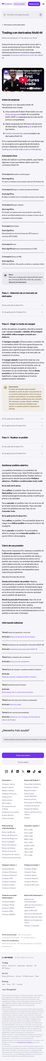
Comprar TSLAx (8, 905)
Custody (19, 984)
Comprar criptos (8, 784)
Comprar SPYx (7, 911)
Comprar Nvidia (30, 869)
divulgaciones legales (24, 1042)
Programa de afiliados (32, 802)
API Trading (6, 968)
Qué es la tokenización (33, 914)
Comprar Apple (30, 875)
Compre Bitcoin (8, 869)
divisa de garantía (13, 114)
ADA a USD (28, 849)
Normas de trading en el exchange (29, 944)
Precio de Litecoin (9, 851)
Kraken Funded (8, 818)
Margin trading (8, 790)
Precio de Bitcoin (8, 832)
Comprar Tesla (30, 872)
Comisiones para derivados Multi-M (23, 649)
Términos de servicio (9, 944)
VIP (35, 966)
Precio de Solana (8, 848)
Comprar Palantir (31, 881)
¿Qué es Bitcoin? (30, 910)
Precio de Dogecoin (9, 838)
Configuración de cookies (11, 938)
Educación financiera (33, 895)
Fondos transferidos (14, 133)
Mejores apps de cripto (33, 917)
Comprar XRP (7, 878)
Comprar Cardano (9, 881)
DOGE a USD (29, 845)
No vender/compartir (28, 938)
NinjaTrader (21, 966)
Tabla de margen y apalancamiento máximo (19, 677)
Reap (37, 976)
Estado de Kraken (31, 809)
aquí (3, 1005)
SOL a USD (28, 842)
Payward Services (8, 976)
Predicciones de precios (11, 857)
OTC (13, 984)
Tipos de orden (15, 704)
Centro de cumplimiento (10, 941)
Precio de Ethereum (9, 835)
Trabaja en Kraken (31, 787)
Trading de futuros (9, 794)
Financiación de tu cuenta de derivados (17, 692)
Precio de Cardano (9, 845)
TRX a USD (28, 852)
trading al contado (10, 149)
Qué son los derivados (17, 282)
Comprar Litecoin (9, 888)
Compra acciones (32, 865)
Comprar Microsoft (31, 885)
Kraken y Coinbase (31, 926)
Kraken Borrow (8, 815)
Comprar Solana (8, 885)
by (7, 957)
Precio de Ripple (8, 842)
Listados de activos (32, 806)
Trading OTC (7, 797)
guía (30, 126)
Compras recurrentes (10, 812)
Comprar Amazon (31, 878)
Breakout (29, 966)
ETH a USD (28, 833)
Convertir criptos (32, 826)
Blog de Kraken (30, 790)
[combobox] (22, 14)
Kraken (4, 966)
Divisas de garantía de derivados (22, 637)
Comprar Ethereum (9, 872)
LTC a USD (28, 855)
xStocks (18, 976)
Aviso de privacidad (24, 935)
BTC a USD (28, 830)
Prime (9, 984)
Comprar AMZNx (8, 914)
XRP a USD (28, 836)
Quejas (27, 818)
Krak (3, 984)
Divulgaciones (7, 946)
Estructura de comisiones (19, 661)
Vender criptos (8, 787)
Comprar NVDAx (8, 902)
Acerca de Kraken (32, 780)
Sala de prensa (30, 799)
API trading (6, 803)
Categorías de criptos (10, 854)
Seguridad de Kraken (32, 784)
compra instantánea (32, 149)
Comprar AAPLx (8, 908)
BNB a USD (28, 839)
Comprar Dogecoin (9, 875)
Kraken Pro (12, 966)
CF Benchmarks (28, 976)
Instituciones (7, 800)
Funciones (7, 780)
